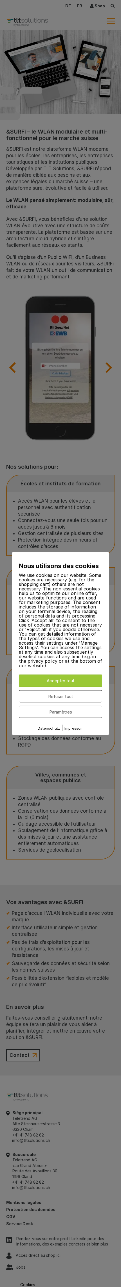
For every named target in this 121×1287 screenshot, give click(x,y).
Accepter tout (61, 680)
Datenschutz (49, 728)
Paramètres (60, 711)
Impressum (74, 728)
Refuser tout (60, 696)
